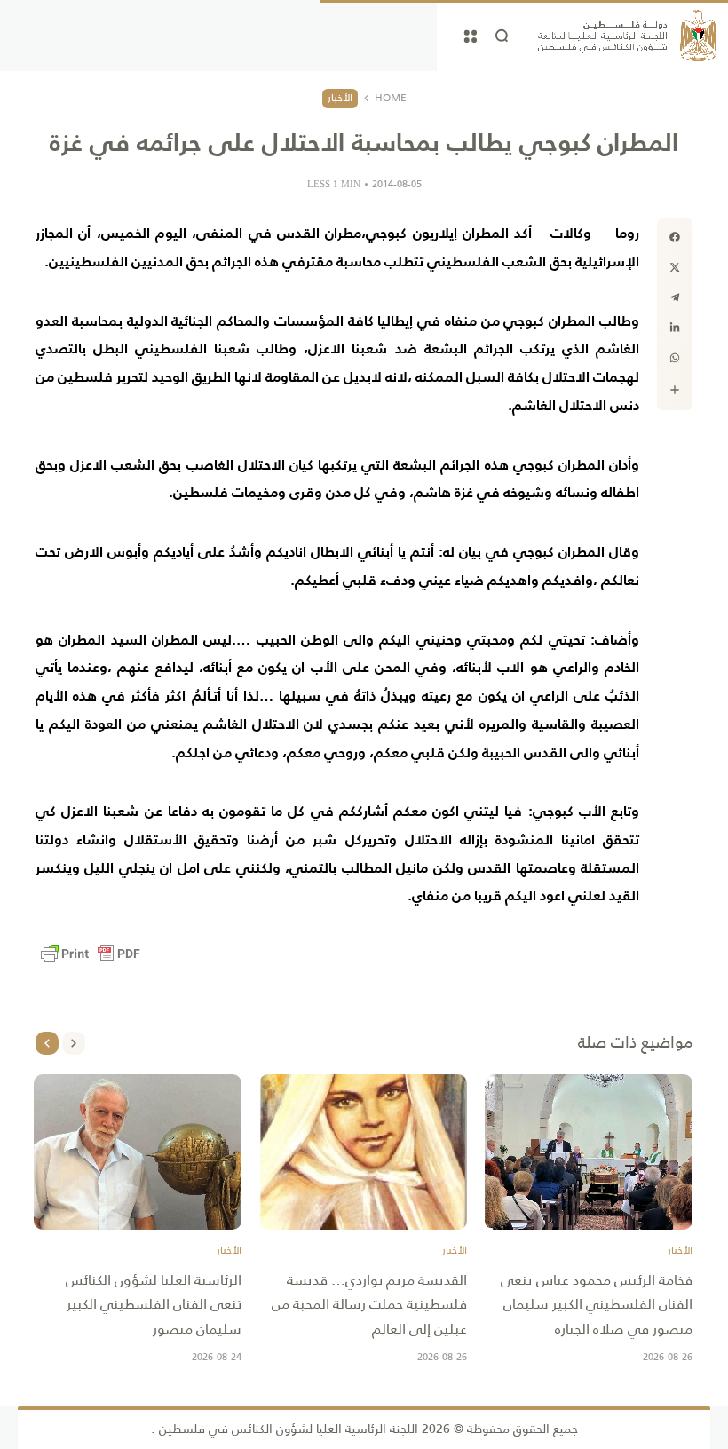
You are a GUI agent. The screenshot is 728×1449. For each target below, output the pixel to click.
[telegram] (674, 297)
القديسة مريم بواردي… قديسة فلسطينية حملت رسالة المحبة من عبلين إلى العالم (369, 1304)
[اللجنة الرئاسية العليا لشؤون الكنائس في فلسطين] (627, 35)
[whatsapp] (674, 357)
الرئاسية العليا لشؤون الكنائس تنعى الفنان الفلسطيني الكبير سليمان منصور (153, 1304)
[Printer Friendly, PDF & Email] (91, 953)
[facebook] (674, 237)
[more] (675, 390)
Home (391, 99)
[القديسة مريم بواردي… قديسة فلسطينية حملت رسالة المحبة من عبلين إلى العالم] (363, 1152)
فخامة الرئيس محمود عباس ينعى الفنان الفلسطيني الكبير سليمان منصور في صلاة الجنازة (596, 1304)
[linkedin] (674, 327)
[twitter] (674, 267)
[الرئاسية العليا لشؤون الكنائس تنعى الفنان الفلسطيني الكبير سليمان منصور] (137, 1152)
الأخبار (340, 98)
